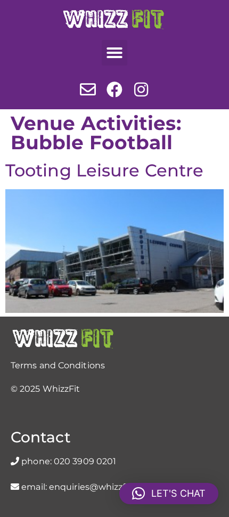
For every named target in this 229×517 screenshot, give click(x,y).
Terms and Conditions (58, 365)
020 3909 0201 (85, 461)
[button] (114, 53)
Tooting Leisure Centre (104, 170)
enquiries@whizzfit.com (100, 487)
